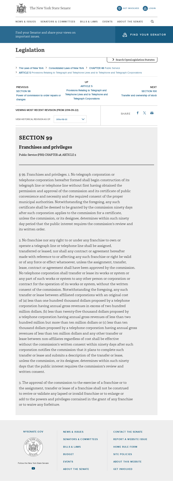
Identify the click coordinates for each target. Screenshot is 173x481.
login (152, 8)
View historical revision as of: (33, 119)
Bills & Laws (89, 22)
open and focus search (152, 22)
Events (108, 22)
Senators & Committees (58, 22)
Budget (68, 454)
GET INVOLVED (123, 469)
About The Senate (130, 22)
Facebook (137, 113)
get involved (131, 8)
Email (152, 113)
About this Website (127, 462)
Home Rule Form (125, 447)
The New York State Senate (50, 8)
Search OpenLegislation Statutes (135, 60)
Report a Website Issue (130, 439)
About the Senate (76, 469)
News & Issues (26, 22)
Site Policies (122, 454)
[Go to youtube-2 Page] (33, 468)
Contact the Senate (128, 432)
